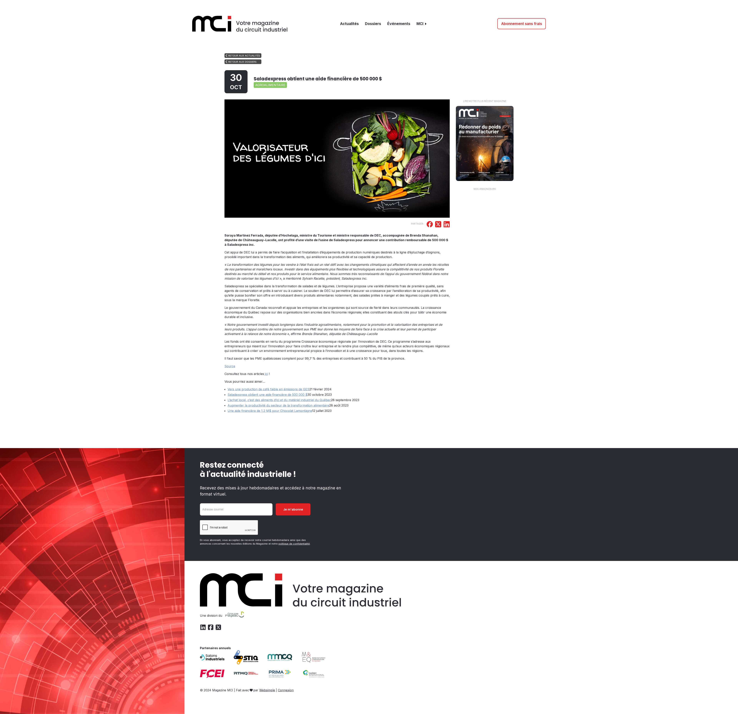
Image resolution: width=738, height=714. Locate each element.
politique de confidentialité (294, 543)
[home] (240, 24)
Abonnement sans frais (521, 23)
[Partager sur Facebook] (430, 224)
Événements (398, 23)
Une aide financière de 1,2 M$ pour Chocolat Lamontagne (270, 411)
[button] (421, 23)
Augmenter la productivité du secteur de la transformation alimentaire (278, 405)
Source (229, 366)
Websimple (267, 690)
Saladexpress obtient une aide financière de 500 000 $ (268, 395)
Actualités (349, 23)
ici (266, 374)
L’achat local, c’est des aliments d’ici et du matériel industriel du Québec (279, 400)
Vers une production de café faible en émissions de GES (268, 389)
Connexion (286, 690)
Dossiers (373, 23)
